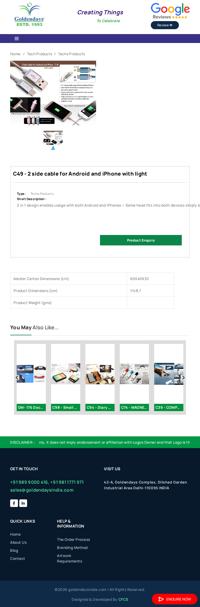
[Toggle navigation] (16, 38)
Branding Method (72, 547)
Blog (14, 550)
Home (15, 53)
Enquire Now (178, 599)
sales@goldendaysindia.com (41, 490)
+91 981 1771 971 (67, 482)
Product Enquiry (141, 240)
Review (163, 25)
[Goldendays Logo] (30, 13)
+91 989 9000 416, (29, 482)
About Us (18, 542)
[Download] (53, 147)
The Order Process (73, 539)
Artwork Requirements (69, 558)
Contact (17, 558)
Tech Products (39, 53)
